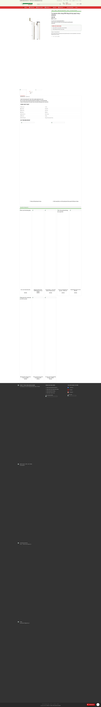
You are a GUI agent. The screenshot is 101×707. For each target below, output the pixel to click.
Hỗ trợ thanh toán (59, 0)
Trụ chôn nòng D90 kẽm (73, 33)
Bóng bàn (32, 7)
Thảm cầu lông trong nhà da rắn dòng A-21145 (38, 377)
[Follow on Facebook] (78, 0)
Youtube (71, 389)
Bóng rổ (54, 7)
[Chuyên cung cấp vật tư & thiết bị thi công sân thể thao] (27, 4)
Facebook (71, 387)
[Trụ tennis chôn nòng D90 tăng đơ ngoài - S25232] (50, 336)
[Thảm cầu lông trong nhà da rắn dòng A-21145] (38, 336)
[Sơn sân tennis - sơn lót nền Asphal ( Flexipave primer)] (50, 249)
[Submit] (60, 4)
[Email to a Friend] (55, 36)
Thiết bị (68, 10)
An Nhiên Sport (55, 33)
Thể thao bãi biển (70, 7)
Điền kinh (61, 7)
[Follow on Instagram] (79, 0)
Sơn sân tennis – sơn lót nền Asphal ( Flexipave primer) (50, 290)
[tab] (22, 97)
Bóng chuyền (40, 7)
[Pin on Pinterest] (57, 36)
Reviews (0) (28, 96)
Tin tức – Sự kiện (65, 0)
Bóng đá (47, 7)
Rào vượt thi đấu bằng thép (25, 289)
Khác (76, 7)
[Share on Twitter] (54, 36)
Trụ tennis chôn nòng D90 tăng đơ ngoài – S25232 (50, 377)
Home (52, 10)
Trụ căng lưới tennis (73, 10)
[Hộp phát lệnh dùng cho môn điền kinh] (75, 249)
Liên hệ (70, 0)
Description (22, 96)
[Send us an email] (80, 0)
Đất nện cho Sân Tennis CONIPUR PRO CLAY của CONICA (38, 290)
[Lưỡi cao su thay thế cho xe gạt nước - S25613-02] (63, 249)
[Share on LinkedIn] (59, 36)
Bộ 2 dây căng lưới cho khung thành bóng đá (63, 33)
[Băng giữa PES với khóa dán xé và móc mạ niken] (25, 336)
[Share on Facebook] (52, 36)
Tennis (25, 7)
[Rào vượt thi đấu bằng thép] (25, 249)
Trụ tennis (57, 34)
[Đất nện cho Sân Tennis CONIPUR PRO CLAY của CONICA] (38, 249)
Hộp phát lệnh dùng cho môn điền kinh (76, 290)
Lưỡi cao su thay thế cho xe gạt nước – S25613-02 (63, 290)
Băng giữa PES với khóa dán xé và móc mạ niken (25, 377)
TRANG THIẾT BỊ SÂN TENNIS (61, 10)
